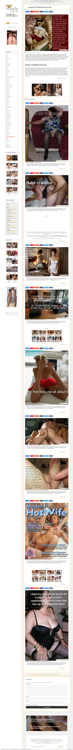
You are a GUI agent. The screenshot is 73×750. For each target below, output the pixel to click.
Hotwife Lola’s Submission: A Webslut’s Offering (12, 208)
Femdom (7, 100)
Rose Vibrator (51, 2)
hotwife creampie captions (9, 170)
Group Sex (8, 110)
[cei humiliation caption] (15, 253)
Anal (7, 54)
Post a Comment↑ (62, 78)
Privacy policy (49, 743)
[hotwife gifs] (15, 158)
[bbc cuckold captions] (15, 181)
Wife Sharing (8, 146)
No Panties (8, 126)
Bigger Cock (8, 62)
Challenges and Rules (10, 76)
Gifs (7, 108)
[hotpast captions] (9, 189)
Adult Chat (46, 2)
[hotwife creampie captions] (9, 166)
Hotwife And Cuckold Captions (12, 15)
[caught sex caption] (9, 277)
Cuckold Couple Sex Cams (62, 236)
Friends (7, 104)
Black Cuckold (55, 235)
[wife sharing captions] (15, 174)
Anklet (7, 56)
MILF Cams (37, 1)
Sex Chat (42, 2)
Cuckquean (8, 88)
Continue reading (55, 165)
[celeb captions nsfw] (9, 245)
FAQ (58, 743)
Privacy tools (55, 743)
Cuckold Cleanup (9, 84)
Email (27, 700)
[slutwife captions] (15, 166)
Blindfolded (8, 64)
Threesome (8, 140)
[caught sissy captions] (15, 269)
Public (7, 130)
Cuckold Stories (9, 86)
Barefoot (7, 58)
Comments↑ (63, 168)
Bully (7, 74)
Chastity (7, 78)
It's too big (8, 118)
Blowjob (7, 66)
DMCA (46, 743)
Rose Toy (56, 1)
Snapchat (8, 134)
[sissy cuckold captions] (9, 174)
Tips (7, 142)
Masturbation (8, 122)
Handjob (7, 112)
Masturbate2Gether (43, 0)
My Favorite (8, 124)
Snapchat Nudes (60, 1)
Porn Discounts (32, 1)
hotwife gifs (15, 161)
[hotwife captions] (9, 158)
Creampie (8, 82)
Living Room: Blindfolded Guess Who (34, 674)
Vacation (7, 144)
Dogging (7, 94)
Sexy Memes (8, 132)
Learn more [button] (69, 749)
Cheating (7, 80)
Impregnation (8, 116)
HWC (53, 674)
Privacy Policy (35, 705)
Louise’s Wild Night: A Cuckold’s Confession (11, 217)
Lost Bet (7, 120)
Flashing (7, 102)
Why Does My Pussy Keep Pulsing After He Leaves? (12, 221)
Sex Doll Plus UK (45, 1)
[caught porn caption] (15, 277)
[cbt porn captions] (15, 261)
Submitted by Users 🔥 (10, 136)
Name (27, 696)
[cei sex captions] (15, 245)
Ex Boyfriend (8, 96)
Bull (6, 72)
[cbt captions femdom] (9, 269)
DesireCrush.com (56, 0)
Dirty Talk (8, 92)
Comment (28, 684)
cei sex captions (14, 248)
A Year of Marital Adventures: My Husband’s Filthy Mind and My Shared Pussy (11, 226)
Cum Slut (7, 90)
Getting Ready (8, 106)
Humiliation (8, 114)
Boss (7, 68)
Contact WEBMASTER (38, 743)
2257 (43, 743)
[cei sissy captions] (9, 253)
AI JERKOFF (50, 0)
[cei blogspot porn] (9, 261)
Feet (7, 98)
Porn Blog (8, 128)
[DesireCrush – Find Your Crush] (12, 37)
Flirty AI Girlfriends (51, 1)
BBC (7, 60)
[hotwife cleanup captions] (9, 181)
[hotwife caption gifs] (15, 189)
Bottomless (8, 70)
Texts (7, 138)
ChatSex (41, 1)
